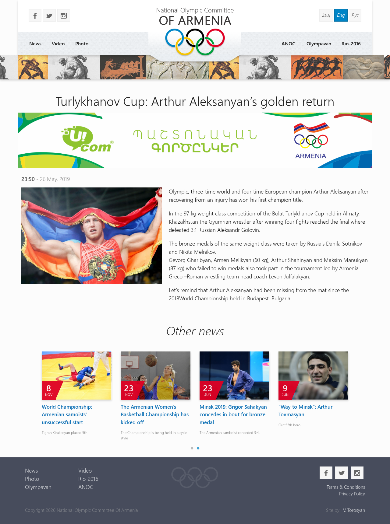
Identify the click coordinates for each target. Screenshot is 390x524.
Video (58, 43)
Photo (82, 43)
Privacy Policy (352, 494)
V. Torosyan (354, 510)
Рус (355, 15)
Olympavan (319, 43)
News (35, 43)
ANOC (288, 43)
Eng (341, 15)
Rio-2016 (351, 43)
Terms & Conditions (346, 487)
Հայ (326, 15)
